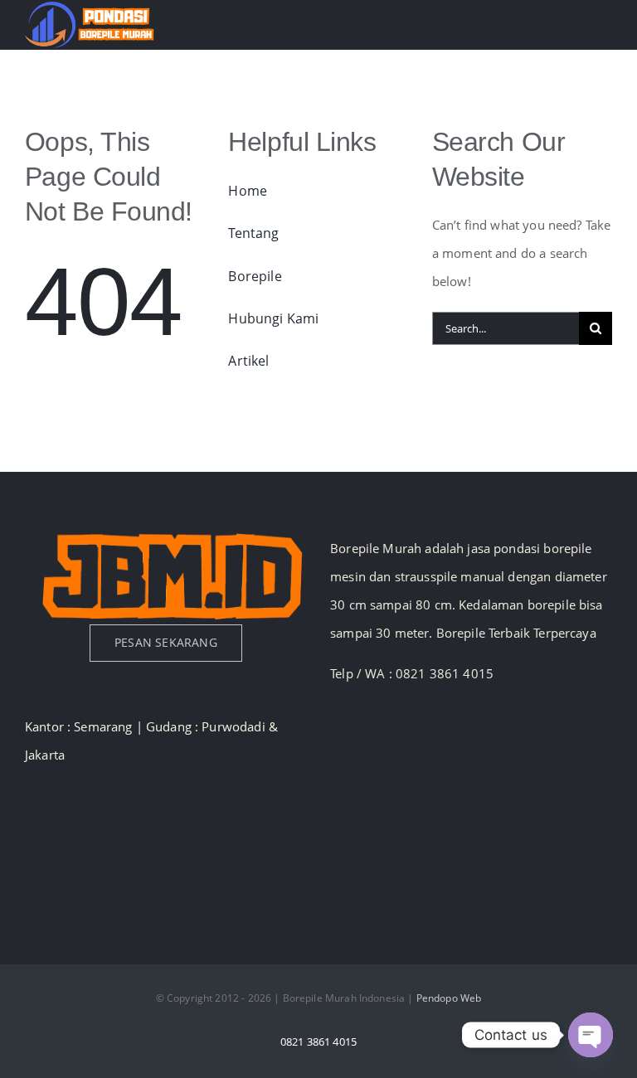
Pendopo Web (449, 998)
